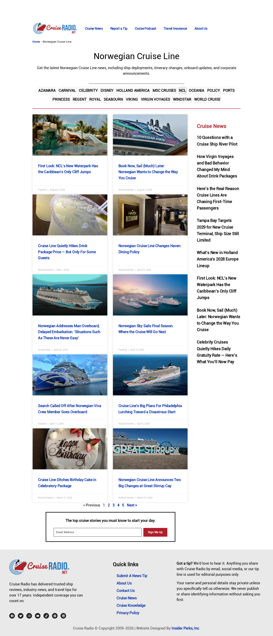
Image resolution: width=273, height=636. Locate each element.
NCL (182, 90)
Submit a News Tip (132, 576)
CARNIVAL (67, 90)
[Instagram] (29, 616)
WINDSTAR (182, 99)
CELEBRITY (88, 90)
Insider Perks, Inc (185, 628)
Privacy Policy (128, 613)
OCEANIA (196, 90)
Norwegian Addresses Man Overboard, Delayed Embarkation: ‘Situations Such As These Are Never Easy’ (69, 332)
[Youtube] (37, 616)
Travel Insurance (175, 28)
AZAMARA (47, 90)
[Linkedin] (63, 616)
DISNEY (107, 90)
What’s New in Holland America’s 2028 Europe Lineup (218, 259)
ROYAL (95, 99)
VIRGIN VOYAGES (155, 99)
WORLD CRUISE (207, 99)
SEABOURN (113, 99)
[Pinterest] (55, 616)
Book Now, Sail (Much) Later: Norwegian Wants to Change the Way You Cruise (148, 172)
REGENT (80, 99)
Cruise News (94, 28)
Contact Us (126, 590)
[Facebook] (12, 616)
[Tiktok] (46, 616)
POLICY (213, 90)
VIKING (132, 99)
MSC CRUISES (164, 90)
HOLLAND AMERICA (133, 90)
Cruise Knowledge (131, 605)
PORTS (229, 90)
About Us (200, 28)
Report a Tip (118, 28)
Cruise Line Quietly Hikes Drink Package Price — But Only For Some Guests (67, 252)
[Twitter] (20, 616)
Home (36, 41)
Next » (132, 505)
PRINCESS (61, 99)
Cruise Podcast (145, 28)
